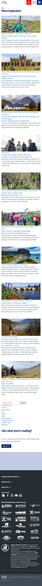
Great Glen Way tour (15, 339)
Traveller (20, 155)
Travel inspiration (7, 420)
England (4, 36)
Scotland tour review (12, 345)
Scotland (10, 36)
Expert (9, 231)
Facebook (8, 495)
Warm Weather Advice (15, 193)
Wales (3, 384)
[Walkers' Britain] (2, 2)
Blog (3, 495)
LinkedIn (21, 495)
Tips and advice (6, 418)
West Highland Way (14, 117)
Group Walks (16, 231)
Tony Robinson (16, 303)
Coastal (13, 155)
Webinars (4, 425)
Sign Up (5, 446)
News (3, 416)
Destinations (5, 410)
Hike (19, 36)
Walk (15, 36)
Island (29, 76)
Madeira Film (18, 267)
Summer (4, 193)
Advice (3, 231)
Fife (9, 155)
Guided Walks (26, 231)
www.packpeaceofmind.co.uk (19, 567)
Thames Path (5, 303)
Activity (3, 407)
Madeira (4, 267)
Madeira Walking (29, 267)
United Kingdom (6, 119)
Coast (29, 36)
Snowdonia (10, 384)
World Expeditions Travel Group (13, 502)
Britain (24, 36)
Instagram (12, 495)
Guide (3, 414)
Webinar (32, 117)
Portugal (10, 267)
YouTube (16, 495)
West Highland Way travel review (16, 343)
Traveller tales (6, 422)
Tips (37, 117)
